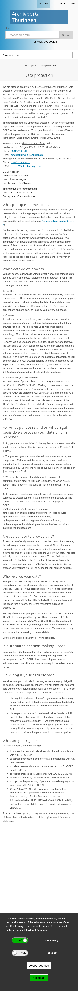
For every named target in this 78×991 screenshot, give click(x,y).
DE (40, 3)
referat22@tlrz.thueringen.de (26, 166)
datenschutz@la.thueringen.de (27, 154)
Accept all (39, 978)
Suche (8, 28)
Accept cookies (39, 965)
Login (72, 3)
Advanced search (46, 41)
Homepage (30, 65)
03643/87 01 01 (19, 151)
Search (66, 35)
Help (62, 3)
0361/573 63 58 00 (20, 162)
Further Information (37, 930)
